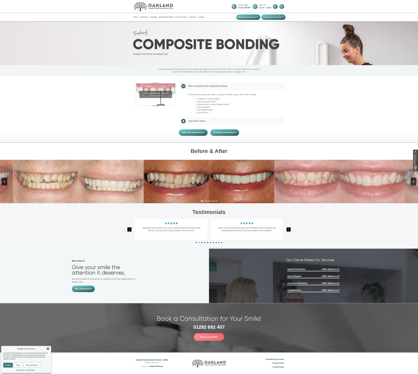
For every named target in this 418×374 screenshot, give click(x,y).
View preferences (32, 365)
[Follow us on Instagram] (281, 6)
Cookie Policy (20, 370)
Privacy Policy (30, 370)
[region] (209, 181)
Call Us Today (243, 5)
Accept (8, 365)
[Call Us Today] (234, 6)
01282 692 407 (209, 327)
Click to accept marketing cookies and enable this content (156, 94)
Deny (18, 365)
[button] (48, 349)
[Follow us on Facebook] (275, 6)
